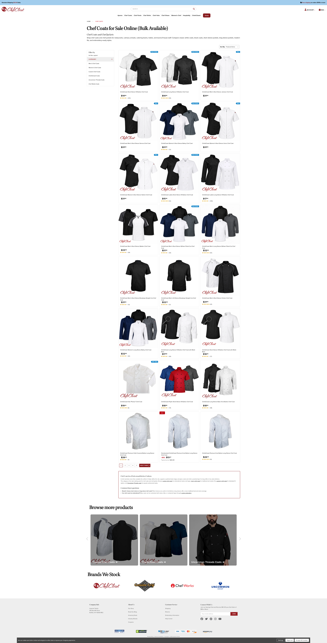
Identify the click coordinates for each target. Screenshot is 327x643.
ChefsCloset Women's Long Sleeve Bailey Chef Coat (135, 350)
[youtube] (220, 619)
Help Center (168, 619)
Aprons (120, 15)
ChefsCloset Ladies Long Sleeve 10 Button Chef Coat (218, 195)
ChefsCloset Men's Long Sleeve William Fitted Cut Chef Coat (218, 247)
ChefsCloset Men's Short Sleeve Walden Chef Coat (135, 246)
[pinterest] (211, 619)
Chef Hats (156, 15)
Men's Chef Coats (94, 63)
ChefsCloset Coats (94, 76)
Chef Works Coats (94, 84)
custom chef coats (167, 481)
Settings (280, 640)
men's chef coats (195, 481)
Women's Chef (176, 15)
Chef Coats (128, 15)
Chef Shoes (165, 15)
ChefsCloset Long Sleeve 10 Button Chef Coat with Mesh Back (178, 351)
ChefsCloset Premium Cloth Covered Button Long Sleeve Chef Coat (137, 454)
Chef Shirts (147, 15)
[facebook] (202, 619)
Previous (87, 538)
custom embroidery (186, 493)
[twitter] (206, 619)
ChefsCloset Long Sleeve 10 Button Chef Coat (175, 92)
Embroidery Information (172, 615)
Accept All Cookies (302, 640)
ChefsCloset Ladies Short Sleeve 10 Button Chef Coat (177, 195)
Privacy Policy (150, 636)
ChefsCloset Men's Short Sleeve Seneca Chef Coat (135, 143)
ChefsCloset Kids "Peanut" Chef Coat (131, 402)
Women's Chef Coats (95, 68)
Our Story (131, 608)
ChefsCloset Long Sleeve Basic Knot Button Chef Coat (218, 402)
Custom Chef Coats (94, 72)
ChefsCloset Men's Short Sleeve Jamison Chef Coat (217, 92)
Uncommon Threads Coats (96, 80)
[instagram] (215, 619)
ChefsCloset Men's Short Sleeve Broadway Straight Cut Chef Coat (138, 299)
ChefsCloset (196, 15)
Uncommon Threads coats (134, 483)
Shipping (167, 608)
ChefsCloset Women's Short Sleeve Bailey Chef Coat (177, 143)
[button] (100, 59)
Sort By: (222, 47)
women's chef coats (221, 481)
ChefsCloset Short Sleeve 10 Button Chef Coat (134, 92)
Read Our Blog (132, 612)
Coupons (131, 622)
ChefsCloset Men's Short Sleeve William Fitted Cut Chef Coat (177, 247)
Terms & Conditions (158, 636)
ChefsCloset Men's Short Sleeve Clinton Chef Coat (217, 298)
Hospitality (186, 15)
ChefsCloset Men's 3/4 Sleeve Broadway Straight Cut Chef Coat (178, 299)
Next (240, 538)
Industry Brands (132, 619)
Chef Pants (137, 15)
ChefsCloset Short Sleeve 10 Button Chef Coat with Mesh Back (219, 351)
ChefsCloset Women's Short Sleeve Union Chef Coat (217, 143)
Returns (167, 612)
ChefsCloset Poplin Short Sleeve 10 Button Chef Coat (177, 402)
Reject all (290, 640)
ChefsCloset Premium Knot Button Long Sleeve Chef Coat (219, 453)
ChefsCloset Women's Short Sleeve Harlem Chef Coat (136, 195)
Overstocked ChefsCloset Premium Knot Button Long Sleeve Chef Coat (179, 454)
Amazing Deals (132, 615)
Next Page (144, 465)
